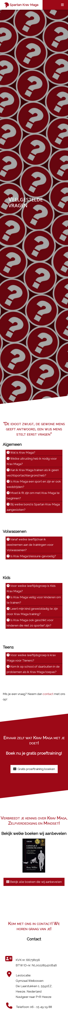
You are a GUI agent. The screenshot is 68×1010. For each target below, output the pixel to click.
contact (48, 694)
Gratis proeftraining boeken (36, 769)
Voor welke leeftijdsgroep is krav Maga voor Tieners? (31, 657)
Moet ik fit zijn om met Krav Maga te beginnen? (33, 495)
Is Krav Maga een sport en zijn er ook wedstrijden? (34, 484)
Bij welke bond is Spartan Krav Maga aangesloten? (33, 507)
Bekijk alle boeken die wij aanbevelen (35, 881)
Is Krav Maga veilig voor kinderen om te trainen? (34, 599)
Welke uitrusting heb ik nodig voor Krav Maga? (32, 461)
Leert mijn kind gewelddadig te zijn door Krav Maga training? (32, 611)
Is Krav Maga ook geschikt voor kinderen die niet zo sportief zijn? (30, 622)
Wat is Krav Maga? (22, 452)
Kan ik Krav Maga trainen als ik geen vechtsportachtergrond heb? (33, 472)
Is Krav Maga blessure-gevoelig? (33, 556)
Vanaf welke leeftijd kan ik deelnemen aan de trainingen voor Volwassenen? (30, 545)
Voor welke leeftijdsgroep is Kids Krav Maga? (31, 588)
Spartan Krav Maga (23, 5)
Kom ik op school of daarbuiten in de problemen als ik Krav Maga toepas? (33, 669)
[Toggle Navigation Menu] (62, 5)
